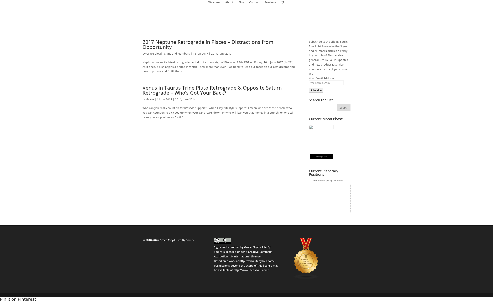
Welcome (214, 2)
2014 (178, 99)
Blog (241, 2)
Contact (254, 2)
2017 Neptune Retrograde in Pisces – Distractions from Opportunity (208, 44)
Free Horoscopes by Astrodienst (328, 180)
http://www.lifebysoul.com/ (256, 261)
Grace (150, 99)
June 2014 (189, 99)
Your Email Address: (322, 78)
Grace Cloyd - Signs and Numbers (168, 53)
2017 (214, 53)
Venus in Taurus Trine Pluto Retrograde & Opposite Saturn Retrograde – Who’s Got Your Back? (212, 90)
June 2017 (225, 53)
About (229, 2)
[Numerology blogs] (306, 278)
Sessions (270, 2)
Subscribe (316, 90)
